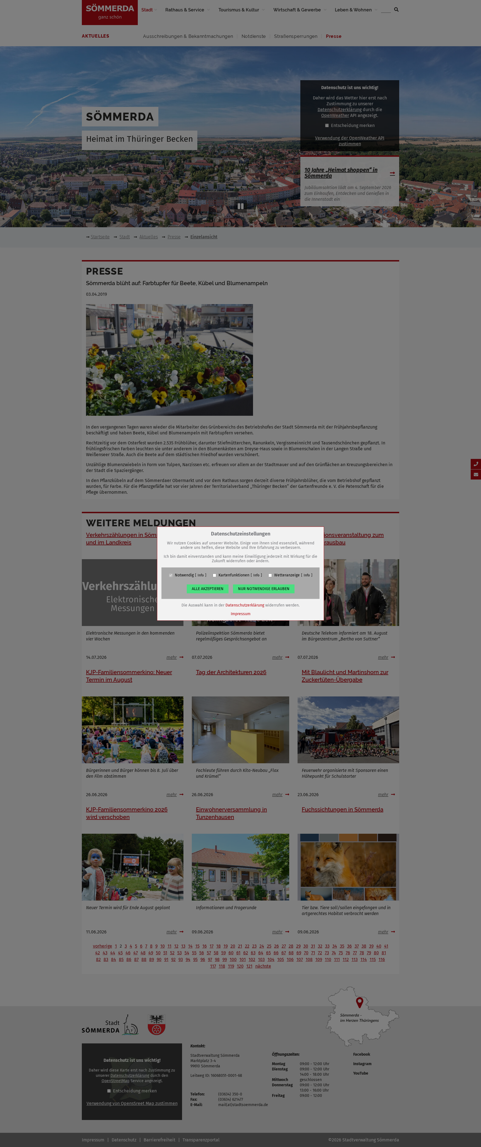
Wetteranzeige (287, 575)
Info (201, 575)
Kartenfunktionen (234, 575)
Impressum (241, 614)
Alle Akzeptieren (208, 588)
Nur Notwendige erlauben (263, 588)
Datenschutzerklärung (244, 605)
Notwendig (184, 575)
